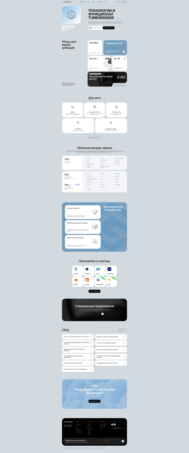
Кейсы (77, 428)
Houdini (89, 434)
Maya (89, 426)
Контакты (101, 428)
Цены (77, 426)
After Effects (90, 428)
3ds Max (89, 424)
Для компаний (78, 430)
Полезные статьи (103, 426)
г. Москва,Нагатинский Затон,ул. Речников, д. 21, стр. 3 (118, 428)
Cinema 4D (90, 430)
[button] (119, 2)
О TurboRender (79, 432)
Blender (89, 432)
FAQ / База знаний (103, 424)
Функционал (78, 424)
